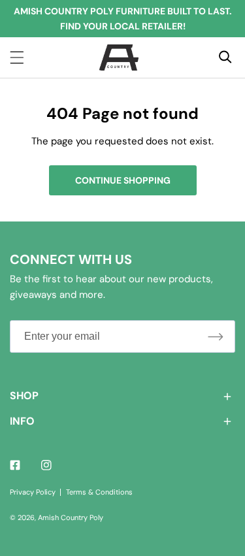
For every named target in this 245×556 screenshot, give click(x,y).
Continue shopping (123, 180)
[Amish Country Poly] (119, 57)
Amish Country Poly (70, 517)
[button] (122, 396)
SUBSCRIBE (215, 336)
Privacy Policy (33, 492)
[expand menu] (17, 57)
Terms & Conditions (99, 492)
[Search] (225, 57)
